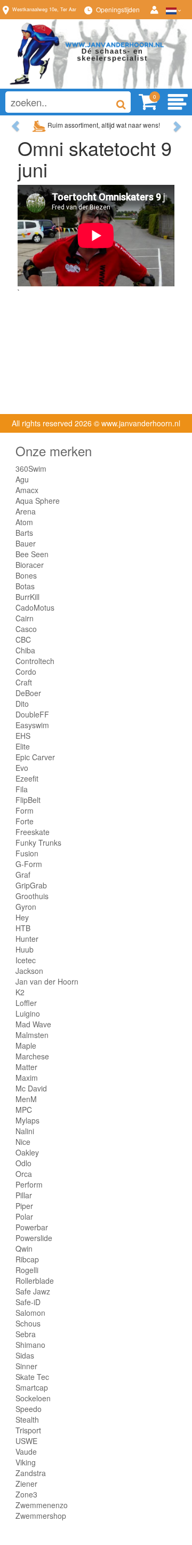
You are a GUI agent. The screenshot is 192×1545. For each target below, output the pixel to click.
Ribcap (27, 1259)
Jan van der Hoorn (46, 981)
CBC (23, 639)
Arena (25, 511)
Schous (28, 1323)
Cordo (25, 671)
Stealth (27, 1419)
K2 (20, 992)
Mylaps (27, 1120)
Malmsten (32, 1034)
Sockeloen (33, 1398)
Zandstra (30, 1473)
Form (24, 810)
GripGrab (31, 885)
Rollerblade (34, 1280)
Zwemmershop (40, 1515)
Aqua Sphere (37, 500)
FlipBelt (28, 799)
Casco (26, 628)
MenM (26, 1099)
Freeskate (32, 831)
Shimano (30, 1344)
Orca (23, 1173)
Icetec (25, 960)
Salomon (30, 1312)
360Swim (30, 468)
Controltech (34, 661)
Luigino (27, 1013)
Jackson (29, 970)
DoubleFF (32, 714)
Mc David (31, 1088)
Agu (22, 479)
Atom (24, 522)
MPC (23, 1109)
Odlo (23, 1163)
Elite (22, 746)
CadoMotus (34, 607)
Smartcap (31, 1387)
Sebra (25, 1334)
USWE (26, 1440)
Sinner (26, 1366)
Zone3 (26, 1494)
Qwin (24, 1248)
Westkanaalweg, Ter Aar (44, 9)
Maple (25, 1045)
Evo (21, 767)
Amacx (26, 490)
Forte (24, 821)
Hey (22, 917)
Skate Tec (32, 1376)
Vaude (26, 1451)
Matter (26, 1067)
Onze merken (53, 450)
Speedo (28, 1408)
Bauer (25, 543)
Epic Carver (35, 757)
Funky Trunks (38, 842)
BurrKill (27, 596)
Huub (24, 949)
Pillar (23, 1195)
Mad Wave (33, 1024)
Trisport (28, 1430)
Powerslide (33, 1237)
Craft (23, 682)
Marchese (32, 1056)
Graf (22, 874)
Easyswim (32, 725)
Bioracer (29, 564)
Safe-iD (28, 1302)
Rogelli (26, 1270)
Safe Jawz (32, 1291)
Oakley (27, 1152)
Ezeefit (26, 778)
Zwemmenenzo (41, 1505)
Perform (29, 1184)
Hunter (26, 938)
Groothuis (32, 896)
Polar (24, 1216)
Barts (24, 532)
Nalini (24, 1131)
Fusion (26, 853)
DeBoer (28, 693)
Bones (26, 575)
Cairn (24, 618)
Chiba (25, 650)
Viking (25, 1462)
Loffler (26, 1002)
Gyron (25, 906)
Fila (21, 789)
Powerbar (31, 1227)
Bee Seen (32, 554)
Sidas (24, 1355)
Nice (22, 1141)
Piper (24, 1205)
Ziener (26, 1483)
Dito (22, 703)
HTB (22, 928)
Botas (25, 586)
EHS (22, 735)
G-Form (28, 864)
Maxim (26, 1077)
